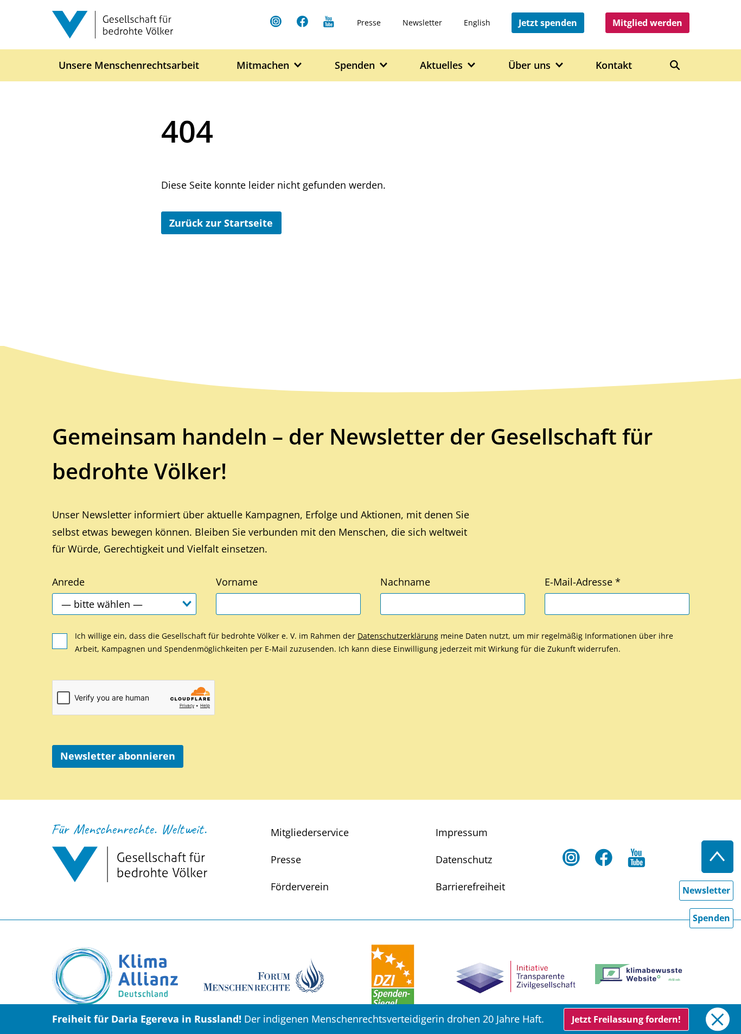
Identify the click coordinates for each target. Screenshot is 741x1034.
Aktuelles (441, 64)
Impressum (462, 832)
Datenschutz (464, 859)
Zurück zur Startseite (221, 222)
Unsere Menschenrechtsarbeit (129, 64)
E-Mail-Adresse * (583, 581)
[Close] (717, 1019)
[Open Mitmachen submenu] (298, 65)
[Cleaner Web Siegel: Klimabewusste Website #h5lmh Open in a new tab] (642, 974)
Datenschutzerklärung (397, 636)
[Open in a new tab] (115, 976)
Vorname (237, 581)
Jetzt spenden (548, 23)
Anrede (68, 581)
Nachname (405, 581)
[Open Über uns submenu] (559, 65)
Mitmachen (263, 64)
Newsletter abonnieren (117, 755)
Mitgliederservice (310, 832)
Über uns (529, 64)
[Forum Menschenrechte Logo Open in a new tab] (263, 974)
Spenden (355, 64)
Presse (369, 22)
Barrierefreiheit (470, 886)
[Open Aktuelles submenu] (472, 65)
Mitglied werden (647, 23)
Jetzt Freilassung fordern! (626, 1019)
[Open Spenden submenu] (384, 65)
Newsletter (422, 22)
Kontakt (614, 64)
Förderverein (300, 886)
